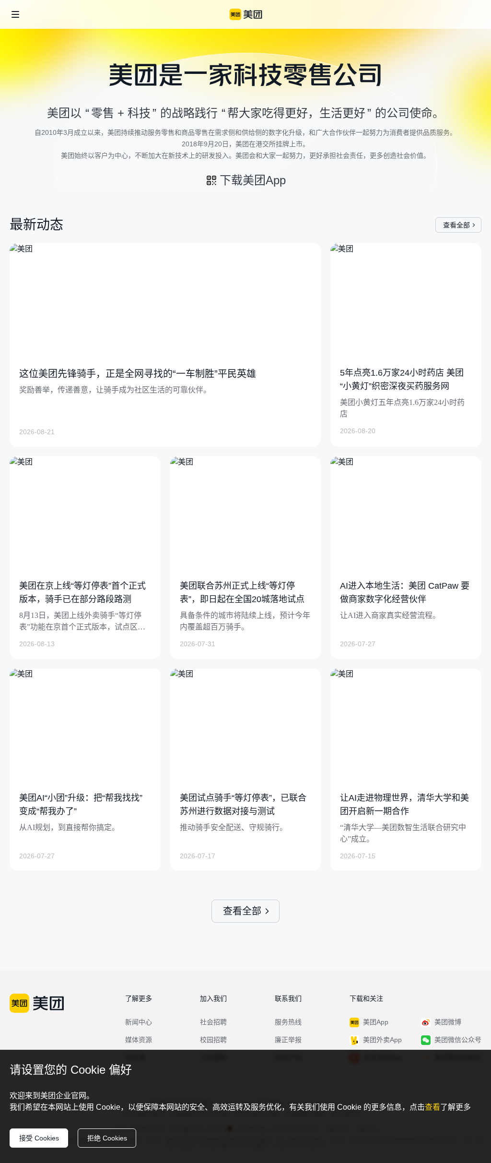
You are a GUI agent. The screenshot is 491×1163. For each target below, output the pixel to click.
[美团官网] (246, 14)
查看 (432, 1107)
